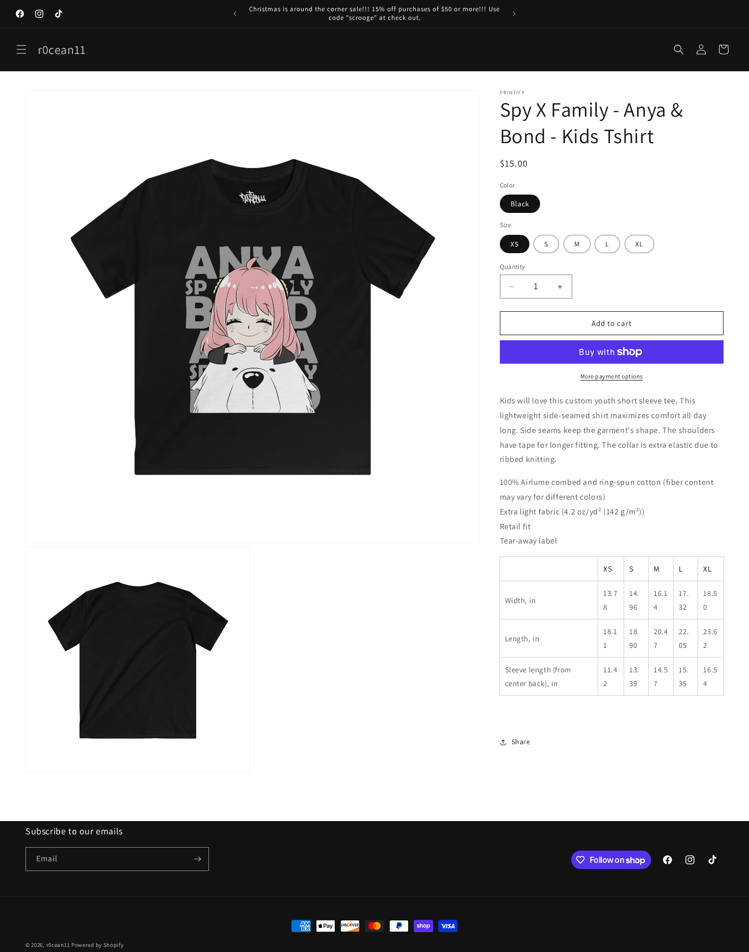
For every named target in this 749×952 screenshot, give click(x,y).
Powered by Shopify (97, 944)
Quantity (512, 266)
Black (520, 203)
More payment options (611, 376)
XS (515, 244)
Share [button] (521, 741)
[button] (21, 49)
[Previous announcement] (235, 13)
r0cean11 (58, 944)
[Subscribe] (197, 859)
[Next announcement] (514, 13)
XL (639, 244)
